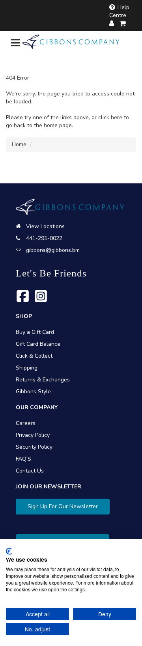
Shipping (26, 368)
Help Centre (119, 11)
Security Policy (34, 447)
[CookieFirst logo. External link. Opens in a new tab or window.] (9, 551)
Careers (26, 423)
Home (19, 144)
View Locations (45, 226)
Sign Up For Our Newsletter (63, 506)
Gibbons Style (33, 391)
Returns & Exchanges (43, 379)
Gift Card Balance (38, 344)
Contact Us (30, 470)
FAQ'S (23, 459)
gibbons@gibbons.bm (53, 250)
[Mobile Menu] (15, 44)
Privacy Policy (33, 435)
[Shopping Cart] (123, 23)
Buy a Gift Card (35, 332)
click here (110, 117)
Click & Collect (34, 356)
